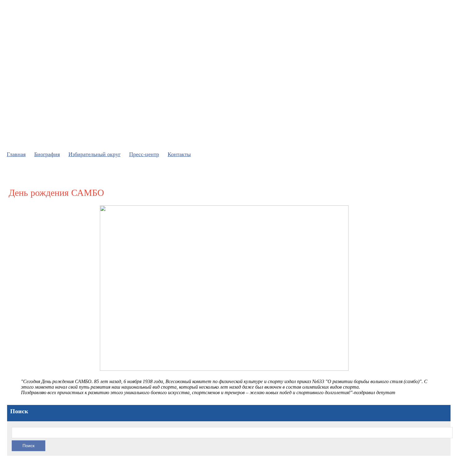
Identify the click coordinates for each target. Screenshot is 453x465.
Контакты (179, 154)
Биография (47, 154)
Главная (16, 154)
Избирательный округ (94, 154)
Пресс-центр (144, 154)
